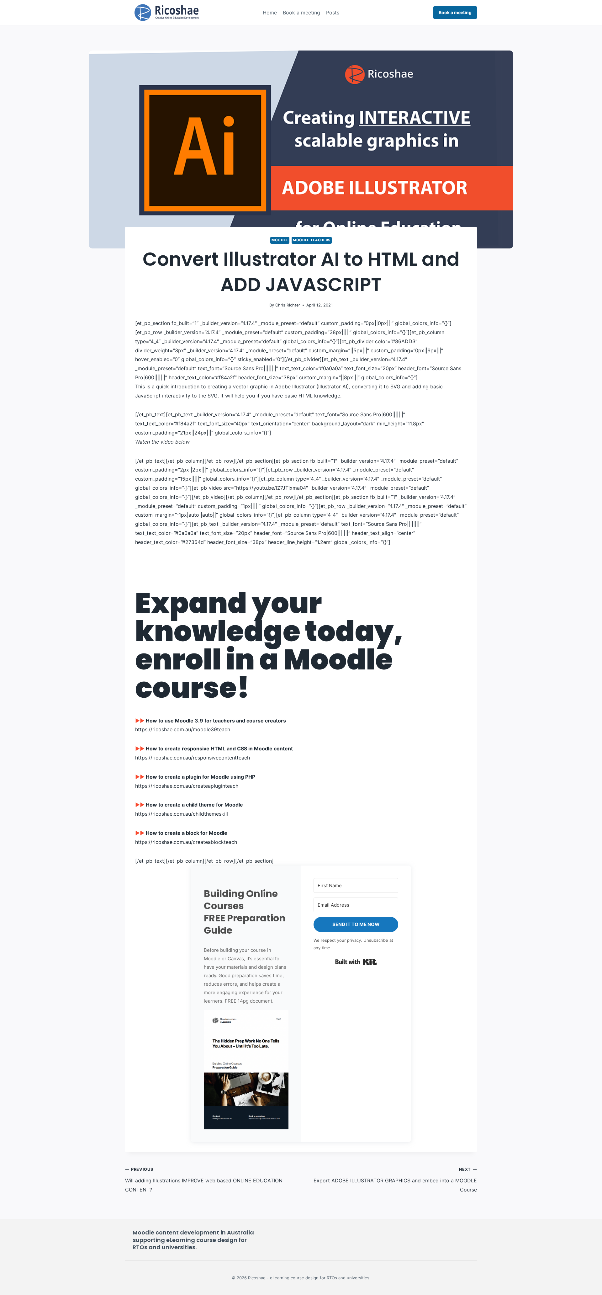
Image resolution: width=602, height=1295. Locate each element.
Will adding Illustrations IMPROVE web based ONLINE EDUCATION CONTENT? (204, 1180)
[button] (246, 1069)
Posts (332, 12)
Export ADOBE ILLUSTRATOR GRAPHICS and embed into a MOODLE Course (395, 1180)
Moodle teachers (311, 240)
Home (270, 12)
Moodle (280, 240)
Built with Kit (356, 961)
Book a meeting (301, 12)
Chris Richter (287, 305)
